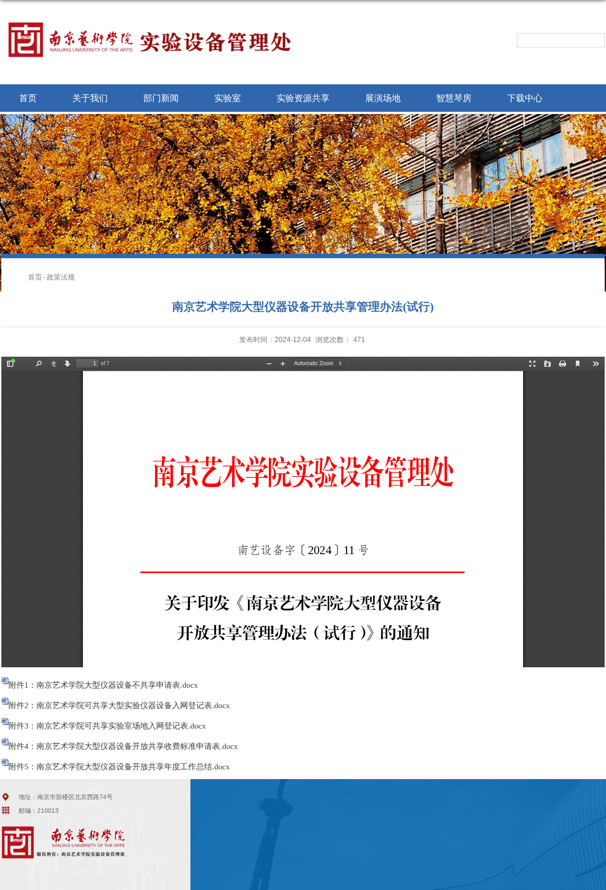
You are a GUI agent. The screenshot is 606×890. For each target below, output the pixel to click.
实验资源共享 (303, 98)
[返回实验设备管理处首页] (156, 21)
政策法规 (61, 277)
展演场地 (383, 98)
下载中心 (525, 98)
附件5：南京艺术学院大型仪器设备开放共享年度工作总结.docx (119, 766)
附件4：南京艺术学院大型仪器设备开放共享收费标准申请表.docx (123, 746)
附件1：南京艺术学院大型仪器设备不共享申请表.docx (103, 685)
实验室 (227, 98)
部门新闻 (161, 98)
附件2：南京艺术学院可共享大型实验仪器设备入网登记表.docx (119, 705)
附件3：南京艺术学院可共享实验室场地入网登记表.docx (107, 725)
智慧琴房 (454, 98)
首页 (28, 98)
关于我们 (90, 98)
